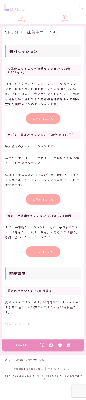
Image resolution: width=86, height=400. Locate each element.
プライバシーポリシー (60, 369)
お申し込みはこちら (19, 324)
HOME (6, 359)
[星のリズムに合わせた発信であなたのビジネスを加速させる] (15, 6)
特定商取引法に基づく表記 (28, 369)
